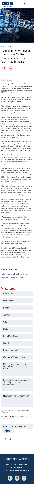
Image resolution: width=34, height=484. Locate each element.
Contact (19, 467)
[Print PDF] (4, 68)
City (5, 322)
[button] (10, 68)
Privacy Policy (23, 464)
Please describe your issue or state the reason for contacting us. (16, 382)
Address (7, 315)
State (5, 329)
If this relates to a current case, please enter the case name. (15, 366)
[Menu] (29, 4)
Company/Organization (14, 357)
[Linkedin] (10, 478)
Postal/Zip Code (10, 336)
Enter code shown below (15, 426)
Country (7, 343)
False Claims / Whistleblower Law (12, 277)
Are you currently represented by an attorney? (16, 411)
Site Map (13, 467)
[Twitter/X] (17, 478)
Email (6, 308)
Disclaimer (6, 419)
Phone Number (10, 350)
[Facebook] (24, 478)
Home (7, 464)
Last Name (8, 301)
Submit (7, 439)
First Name (8, 294)
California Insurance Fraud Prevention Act (14, 274)
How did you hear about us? (16, 396)
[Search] (25, 4)
